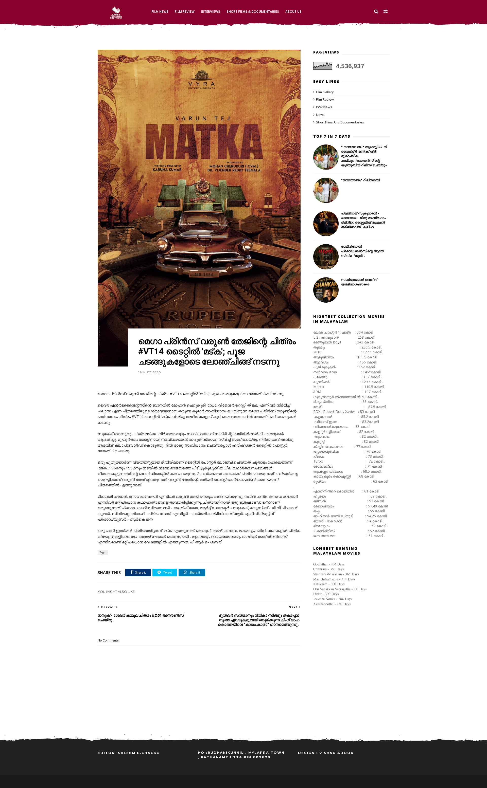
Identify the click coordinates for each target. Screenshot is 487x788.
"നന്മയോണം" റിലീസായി (360, 180)
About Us (293, 11)
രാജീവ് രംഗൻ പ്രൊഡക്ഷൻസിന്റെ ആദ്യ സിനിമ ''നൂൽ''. (362, 251)
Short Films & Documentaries (253, 11)
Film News (159, 11)
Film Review (185, 11)
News (320, 114)
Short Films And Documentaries (340, 122)
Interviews (210, 11)
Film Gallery (325, 92)
